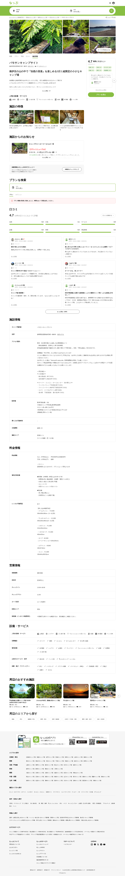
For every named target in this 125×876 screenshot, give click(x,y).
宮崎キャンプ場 (77, 780)
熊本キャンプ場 (58, 780)
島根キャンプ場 (58, 776)
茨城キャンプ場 (69, 761)
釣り (61, 803)
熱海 (13, 719)
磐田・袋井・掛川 (87, 719)
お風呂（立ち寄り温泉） (85, 803)
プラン (16, 56)
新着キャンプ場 (54, 817)
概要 (10, 56)
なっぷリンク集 (13, 850)
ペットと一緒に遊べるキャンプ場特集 (39, 817)
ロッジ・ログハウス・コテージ (17, 792)
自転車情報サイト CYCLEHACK (73, 831)
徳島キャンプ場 (86, 776)
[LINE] (95, 845)
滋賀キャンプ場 (58, 772)
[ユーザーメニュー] (112, 3)
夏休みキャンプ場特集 (58, 820)
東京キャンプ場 (30, 761)
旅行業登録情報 (90, 870)
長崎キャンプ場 (49, 780)
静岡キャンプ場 (40, 769)
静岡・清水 (43, 719)
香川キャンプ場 (77, 776)
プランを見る (101, 94)
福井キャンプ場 (77, 765)
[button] (35, 244)
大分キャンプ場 (68, 780)
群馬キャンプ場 (88, 761)
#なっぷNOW (40, 847)
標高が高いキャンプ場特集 (73, 820)
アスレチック (106, 803)
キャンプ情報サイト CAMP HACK (18, 831)
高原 (42, 803)
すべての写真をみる (104, 50)
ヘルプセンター (68, 844)
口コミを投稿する (107, 215)
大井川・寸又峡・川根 (70, 719)
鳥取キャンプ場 (49, 776)
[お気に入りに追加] (32, 686)
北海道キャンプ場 (31, 757)
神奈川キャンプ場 (40, 761)
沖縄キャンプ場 (97, 780)
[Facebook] (101, 845)
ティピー (74, 792)
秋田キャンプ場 (69, 757)
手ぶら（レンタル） (53, 803)
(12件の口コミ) (43, 66)
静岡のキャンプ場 (42, 17)
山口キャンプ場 (68, 776)
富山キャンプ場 (58, 765)
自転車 (113, 803)
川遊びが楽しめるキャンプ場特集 (89, 820)
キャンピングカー (72, 803)
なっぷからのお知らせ (15, 853)
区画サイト (49, 792)
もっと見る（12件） (62, 311)
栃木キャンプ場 (78, 761)
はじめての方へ (13, 847)
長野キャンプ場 (40, 765)
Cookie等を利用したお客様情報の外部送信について (73, 870)
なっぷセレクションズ (42, 844)
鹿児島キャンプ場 (87, 780)
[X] (98, 845)
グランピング (97, 792)
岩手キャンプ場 (50, 757)
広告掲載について (41, 856)
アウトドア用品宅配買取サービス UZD (41, 834)
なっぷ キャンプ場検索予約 (16, 17)
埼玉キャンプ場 (50, 761)
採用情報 (39, 870)
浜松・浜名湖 (100, 719)
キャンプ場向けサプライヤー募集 (45, 863)
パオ (79, 792)
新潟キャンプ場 (49, 765)
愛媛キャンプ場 (96, 776)
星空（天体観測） (97, 803)
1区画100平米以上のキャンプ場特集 (69, 817)
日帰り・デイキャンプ (15, 803)
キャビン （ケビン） (39, 792)
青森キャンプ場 (41, 757)
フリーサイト (56, 792)
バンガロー (30, 792)
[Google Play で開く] (101, 742)
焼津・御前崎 (55, 719)
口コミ (28, 56)
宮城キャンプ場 (59, 757)
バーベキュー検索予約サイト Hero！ (72, 834)
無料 (46, 803)
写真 (22, 56)
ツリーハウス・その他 (87, 792)
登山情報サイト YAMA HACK (37, 831)
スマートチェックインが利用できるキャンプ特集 (22, 820)
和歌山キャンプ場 (77, 772)
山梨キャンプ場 (30, 765)
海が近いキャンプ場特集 (86, 817)
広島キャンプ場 (40, 776)
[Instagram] (92, 845)
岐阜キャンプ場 (30, 769)
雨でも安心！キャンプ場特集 (44, 820)
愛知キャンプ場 (49, 769)
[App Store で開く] (81, 741)
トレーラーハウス (66, 792)
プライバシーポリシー (56, 870)
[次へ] (114, 80)
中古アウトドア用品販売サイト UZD (19, 834)
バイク (65, 803)
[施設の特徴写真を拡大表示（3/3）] (72, 117)
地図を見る (31, 66)
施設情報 (35, 56)
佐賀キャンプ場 (40, 780)
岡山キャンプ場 (30, 776)
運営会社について (14, 844)
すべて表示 (14, 256)
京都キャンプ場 (49, 772)
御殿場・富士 (31, 719)
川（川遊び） (25, 803)
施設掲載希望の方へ (42, 860)
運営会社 (32, 870)
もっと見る (45, 91)
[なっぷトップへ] (13, 3)
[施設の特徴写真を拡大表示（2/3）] (47, 117)
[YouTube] (104, 845)
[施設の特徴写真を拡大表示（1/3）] (21, 117)
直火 (10, 806)
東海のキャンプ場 (30, 17)
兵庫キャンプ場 (40, 772)
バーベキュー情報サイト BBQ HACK (93, 831)
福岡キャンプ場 (30, 780)
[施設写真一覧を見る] (35, 36)
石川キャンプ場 (68, 765)
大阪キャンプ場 (30, 772)
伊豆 (21, 719)
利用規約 (46, 870)
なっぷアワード (41, 853)
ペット (14, 806)
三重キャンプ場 (58, 769)
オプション (19, 194)
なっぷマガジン (41, 850)
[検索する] (111, 10)
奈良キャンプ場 (68, 772)
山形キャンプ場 (78, 757)
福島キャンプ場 (88, 757)
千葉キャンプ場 (59, 761)
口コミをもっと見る (101, 90)
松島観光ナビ (57, 834)
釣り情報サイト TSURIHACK (54, 831)
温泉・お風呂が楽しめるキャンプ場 (18, 817)
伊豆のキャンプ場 (54, 17)
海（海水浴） (34, 803)
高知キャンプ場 (105, 776)
